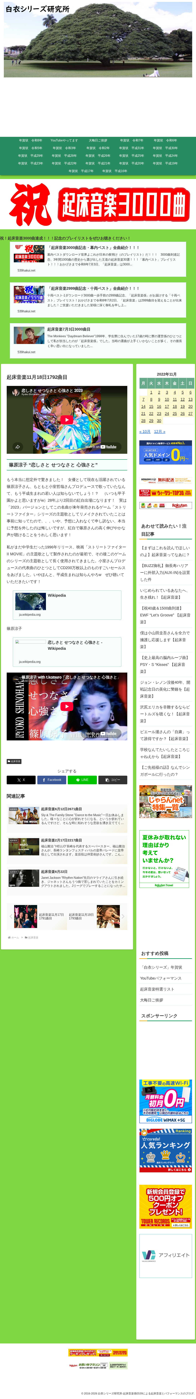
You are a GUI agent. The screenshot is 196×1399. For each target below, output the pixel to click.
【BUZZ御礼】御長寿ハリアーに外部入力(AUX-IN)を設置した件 (165, 573)
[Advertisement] (98, 108)
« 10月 (145, 431)
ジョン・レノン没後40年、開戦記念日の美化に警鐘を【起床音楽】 (165, 689)
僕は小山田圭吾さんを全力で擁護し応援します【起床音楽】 (165, 640)
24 (167, 413)
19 (182, 406)
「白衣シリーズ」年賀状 (161, 967)
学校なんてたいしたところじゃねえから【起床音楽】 (165, 753)
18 (175, 406)
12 (182, 399)
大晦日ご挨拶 (151, 1000)
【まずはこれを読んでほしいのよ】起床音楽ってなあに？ (165, 551)
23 (159, 413)
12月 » (159, 431)
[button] (112, 780)
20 (190, 406)
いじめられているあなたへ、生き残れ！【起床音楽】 (165, 593)
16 (159, 406)
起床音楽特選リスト (157, 989)
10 (167, 399)
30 (159, 420)
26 (182, 413)
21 (143, 413)
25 (175, 413)
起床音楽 (15, 761)
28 (143, 420)
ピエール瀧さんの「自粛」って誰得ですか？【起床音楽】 (165, 735)
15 (151, 406)
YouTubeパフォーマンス (161, 978)
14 (143, 406)
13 (190, 399)
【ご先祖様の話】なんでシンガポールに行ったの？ (165, 770)
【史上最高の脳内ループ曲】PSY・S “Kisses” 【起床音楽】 (165, 665)
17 (167, 406)
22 (151, 413)
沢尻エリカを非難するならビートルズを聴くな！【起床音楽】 (165, 714)
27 (190, 413)
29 (151, 420)
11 (175, 399)
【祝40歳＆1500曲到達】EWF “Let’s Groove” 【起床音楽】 (165, 615)
